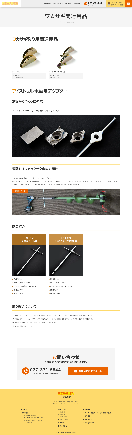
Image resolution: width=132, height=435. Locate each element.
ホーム (24, 409)
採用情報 (77, 3)
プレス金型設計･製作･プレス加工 (33, 417)
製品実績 (62, 414)
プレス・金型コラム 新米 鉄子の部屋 (97, 413)
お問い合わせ (62, 426)
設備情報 (62, 412)
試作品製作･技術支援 (30, 415)
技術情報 (47, 3)
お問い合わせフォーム (90, 370)
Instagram (88, 423)
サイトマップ (89, 419)
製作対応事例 (63, 417)
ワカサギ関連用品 (65, 419)
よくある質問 (28, 422)
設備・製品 (57, 3)
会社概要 (68, 3)
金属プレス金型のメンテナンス (33, 420)
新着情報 (87, 409)
